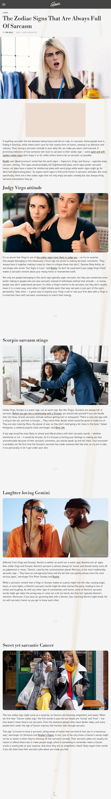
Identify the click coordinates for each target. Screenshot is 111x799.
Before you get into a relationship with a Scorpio (36, 413)
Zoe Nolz (9, 32)
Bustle (54, 268)
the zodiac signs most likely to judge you (57, 257)
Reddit (6, 161)
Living (5, 13)
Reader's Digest (46, 735)
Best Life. (60, 427)
